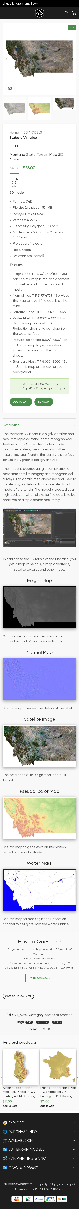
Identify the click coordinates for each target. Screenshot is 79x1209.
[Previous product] (12, 146)
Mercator (42, 1022)
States (57, 1022)
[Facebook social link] (39, 1029)
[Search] (66, 13)
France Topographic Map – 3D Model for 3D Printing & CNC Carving (58, 1092)
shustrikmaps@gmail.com (21, 3)
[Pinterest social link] (44, 1029)
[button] (7, 59)
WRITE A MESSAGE (39, 977)
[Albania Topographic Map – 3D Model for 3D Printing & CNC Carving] (21, 1067)
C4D (29, 1022)
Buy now (43, 401)
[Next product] (21, 146)
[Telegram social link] (49, 1029)
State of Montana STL (18, 996)
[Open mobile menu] (5, 13)
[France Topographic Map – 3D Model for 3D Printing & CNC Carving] (58, 1067)
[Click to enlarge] (10, 88)
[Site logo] (39, 12)
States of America (23, 137)
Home (14, 132)
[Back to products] (16, 146)
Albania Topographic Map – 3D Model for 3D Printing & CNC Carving (19, 1092)
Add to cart (21, 401)
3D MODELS (33, 132)
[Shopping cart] (74, 13)
